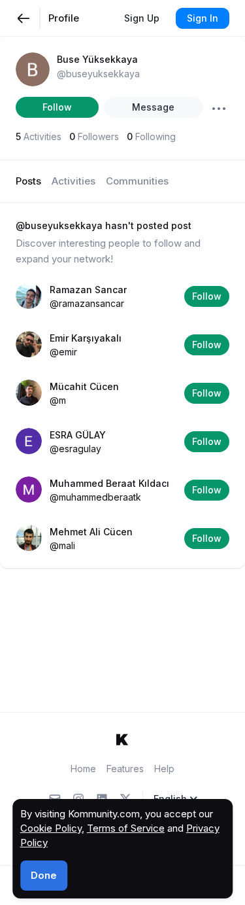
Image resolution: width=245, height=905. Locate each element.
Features (125, 768)
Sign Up (141, 18)
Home (83, 768)
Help (164, 768)
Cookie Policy (51, 828)
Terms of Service (126, 828)
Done (44, 875)
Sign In (202, 18)
